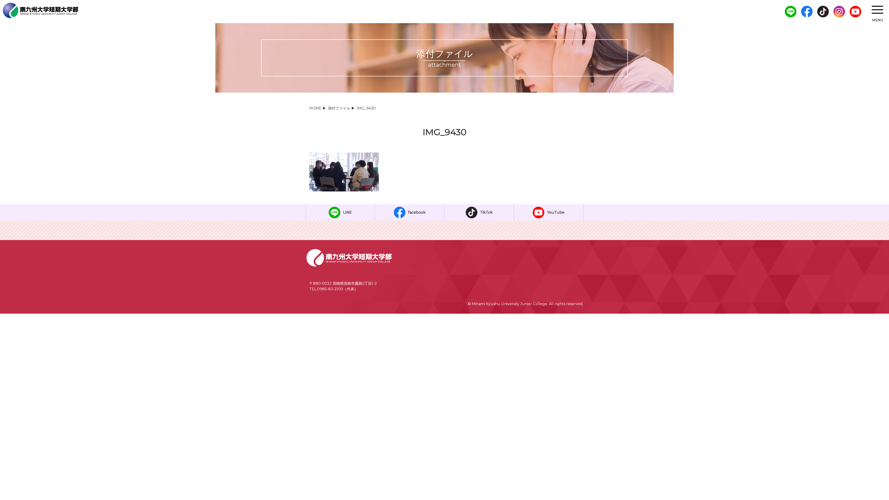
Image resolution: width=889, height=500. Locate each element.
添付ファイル (339, 108)
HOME (315, 108)
